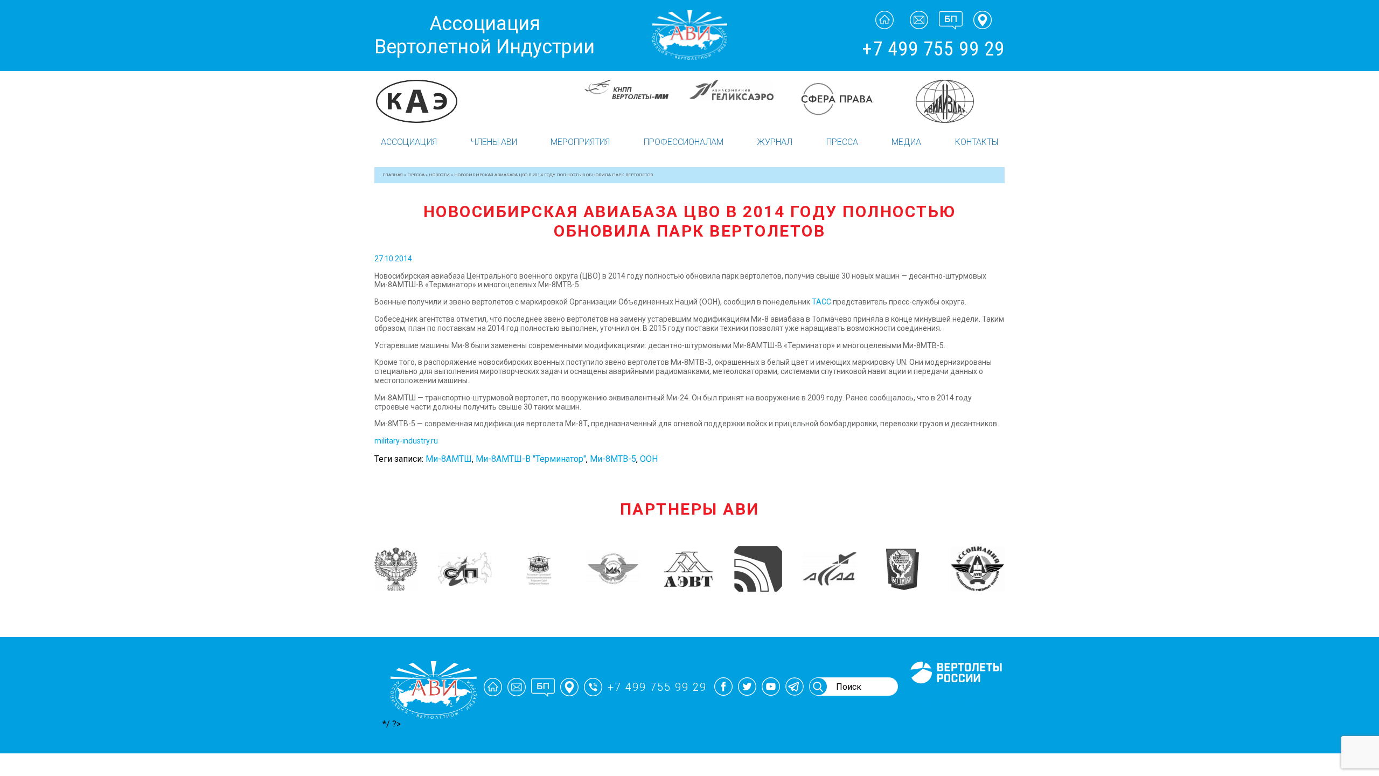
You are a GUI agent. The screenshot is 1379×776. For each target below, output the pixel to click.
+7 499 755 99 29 (933, 49)
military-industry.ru (406, 440)
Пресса (842, 142)
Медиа (906, 142)
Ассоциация (409, 142)
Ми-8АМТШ (449, 459)
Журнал (774, 142)
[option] (426, 101)
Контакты (976, 142)
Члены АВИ (494, 142)
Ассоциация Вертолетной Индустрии (484, 35)
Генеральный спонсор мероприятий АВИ (955, 697)
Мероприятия (580, 142)
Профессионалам (683, 142)
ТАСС (821, 301)
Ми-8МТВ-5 (613, 459)
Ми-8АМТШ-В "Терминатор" (531, 459)
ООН (649, 459)
